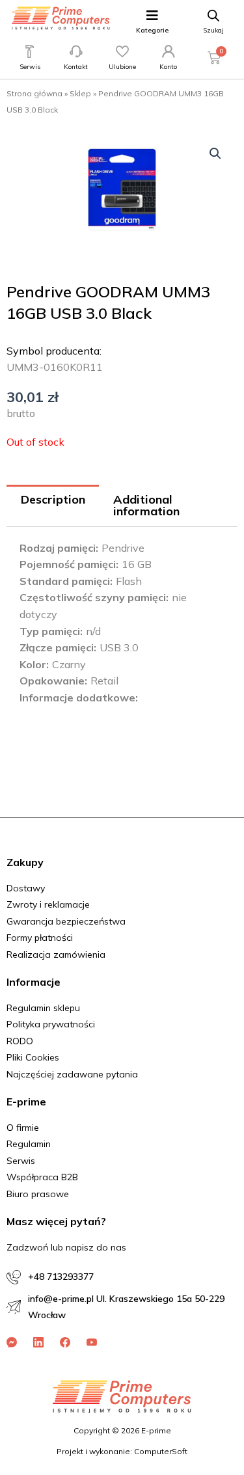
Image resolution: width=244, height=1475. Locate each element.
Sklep (80, 93)
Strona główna (34, 93)
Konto (168, 66)
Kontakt (76, 66)
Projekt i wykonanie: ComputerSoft (122, 1451)
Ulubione (122, 66)
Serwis (30, 66)
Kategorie (152, 30)
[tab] (53, 506)
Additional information (146, 505)
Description (53, 499)
